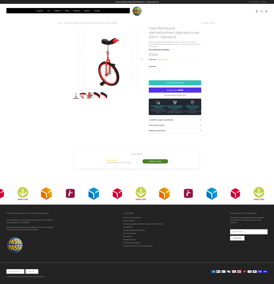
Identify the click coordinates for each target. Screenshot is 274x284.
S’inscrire (237, 238)
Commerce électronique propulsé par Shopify (31, 276)
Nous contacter (129, 221)
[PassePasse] (137, 11)
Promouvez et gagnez (131, 243)
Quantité (152, 66)
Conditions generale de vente (134, 230)
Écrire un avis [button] (155, 161)
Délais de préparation (157, 131)
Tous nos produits (129, 233)
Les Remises (127, 227)
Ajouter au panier (175, 83)
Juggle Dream (162, 59)
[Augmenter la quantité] (159, 71)
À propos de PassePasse (132, 218)
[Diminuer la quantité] (151, 71)
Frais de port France (156, 125)
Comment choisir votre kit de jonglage (137, 246)
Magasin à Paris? (129, 240)
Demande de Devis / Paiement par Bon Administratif (143, 224)
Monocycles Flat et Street (71, 23)
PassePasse (14, 276)
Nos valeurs (127, 236)
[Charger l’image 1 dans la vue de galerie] (108, 58)
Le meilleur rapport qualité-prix (161, 120)
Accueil (60, 23)
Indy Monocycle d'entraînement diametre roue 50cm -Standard (98, 23)
